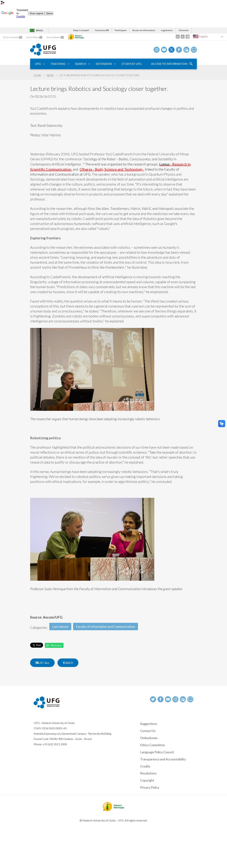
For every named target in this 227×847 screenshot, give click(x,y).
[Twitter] (171, 50)
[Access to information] (76, 37)
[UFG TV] (194, 50)
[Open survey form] (191, 64)
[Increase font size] (178, 37)
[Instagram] (157, 50)
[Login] (2, 3)
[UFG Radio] (186, 50)
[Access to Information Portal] (113, 810)
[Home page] (43, 54)
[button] (38, 64)
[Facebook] (179, 50)
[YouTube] (164, 50)
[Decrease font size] (183, 37)
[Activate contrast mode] (188, 37)
